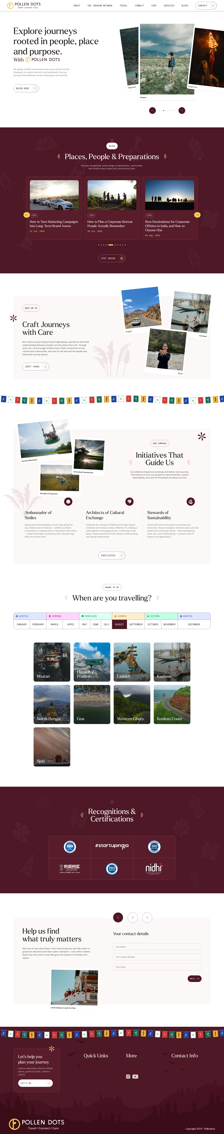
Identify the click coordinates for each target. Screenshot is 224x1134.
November (169, 624)
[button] (159, 110)
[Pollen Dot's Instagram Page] (128, 1077)
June (96, 624)
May (84, 624)
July (106, 624)
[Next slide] (181, 110)
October (153, 624)
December (194, 624)
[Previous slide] (152, 110)
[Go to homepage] (24, 5)
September (136, 624)
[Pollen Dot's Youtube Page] (135, 1077)
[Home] (37, 1124)
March (54, 624)
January (21, 624)
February (38, 624)
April (71, 624)
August (119, 624)
